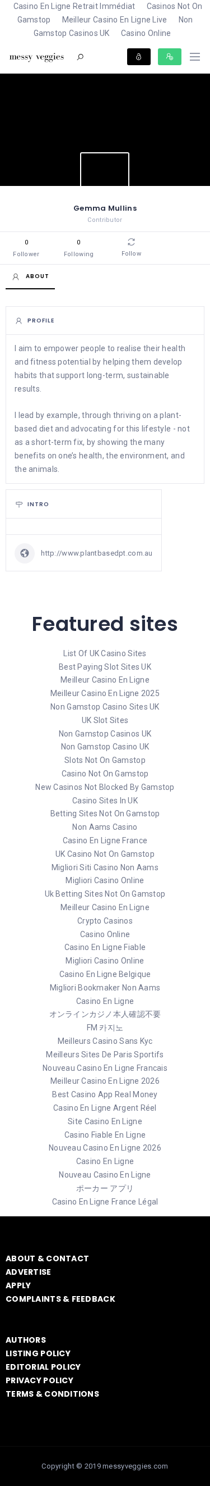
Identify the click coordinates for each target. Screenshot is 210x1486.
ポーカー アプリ (105, 1188)
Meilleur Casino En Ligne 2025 (105, 693)
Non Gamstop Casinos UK (113, 26)
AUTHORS (26, 1340)
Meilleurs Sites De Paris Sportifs (105, 1054)
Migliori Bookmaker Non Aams (105, 987)
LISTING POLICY (38, 1353)
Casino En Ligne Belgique (105, 974)
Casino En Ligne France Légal (105, 1201)
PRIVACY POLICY (39, 1380)
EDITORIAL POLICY (43, 1367)
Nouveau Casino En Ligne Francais (105, 1068)
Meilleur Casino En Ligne (105, 679)
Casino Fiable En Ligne (105, 1134)
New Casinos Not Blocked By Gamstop (105, 787)
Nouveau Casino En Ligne (105, 1174)
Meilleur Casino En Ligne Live (114, 19)
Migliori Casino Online (105, 880)
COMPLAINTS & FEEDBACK (60, 1299)
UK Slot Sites (105, 720)
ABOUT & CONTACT (47, 1258)
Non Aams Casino (104, 826)
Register (169, 56)
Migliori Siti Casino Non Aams (105, 867)
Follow (131, 253)
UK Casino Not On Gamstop (105, 853)
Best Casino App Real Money (104, 1094)
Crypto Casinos (105, 920)
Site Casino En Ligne (105, 1121)
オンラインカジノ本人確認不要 (105, 1014)
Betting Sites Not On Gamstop (105, 813)
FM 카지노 (105, 1027)
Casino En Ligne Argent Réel (105, 1107)
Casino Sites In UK (105, 800)
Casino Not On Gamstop (105, 773)
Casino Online (146, 33)
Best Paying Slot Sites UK (105, 666)
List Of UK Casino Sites (104, 653)
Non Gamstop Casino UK (105, 746)
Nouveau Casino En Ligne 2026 (105, 1147)
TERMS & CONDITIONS (52, 1393)
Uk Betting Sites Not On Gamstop (105, 893)
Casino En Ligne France (105, 840)
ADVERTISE (29, 1272)
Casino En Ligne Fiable (105, 947)
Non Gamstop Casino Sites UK (105, 706)
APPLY (18, 1285)
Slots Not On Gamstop (105, 760)
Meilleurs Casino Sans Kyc (105, 1041)
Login (139, 56)
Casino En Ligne (105, 1001)
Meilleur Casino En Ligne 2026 (105, 1080)
